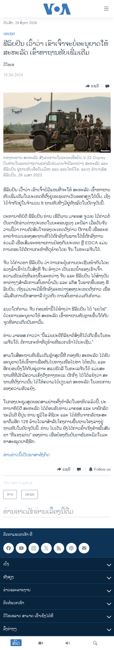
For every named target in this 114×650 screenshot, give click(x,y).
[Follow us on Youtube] (21, 548)
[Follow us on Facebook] (8, 548)
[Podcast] (71, 548)
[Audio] (67, 643)
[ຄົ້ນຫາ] (95, 643)
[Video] (40, 643)
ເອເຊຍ (9, 34)
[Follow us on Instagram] (33, 548)
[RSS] (59, 548)
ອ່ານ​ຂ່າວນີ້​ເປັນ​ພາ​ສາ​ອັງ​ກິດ (26, 455)
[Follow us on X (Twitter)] (46, 548)
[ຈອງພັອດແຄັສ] (84, 548)
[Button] (92, 86)
